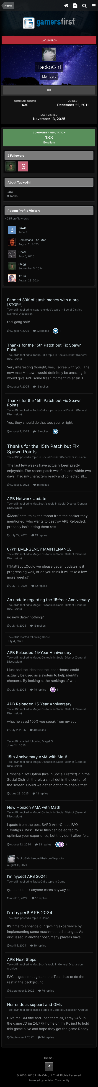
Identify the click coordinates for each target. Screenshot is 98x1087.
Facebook (49, 1066)
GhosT (22, 252)
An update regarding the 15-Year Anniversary (48, 599)
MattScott (39, 503)
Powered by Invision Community (49, 1080)
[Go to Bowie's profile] (12, 230)
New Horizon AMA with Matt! (33, 807)
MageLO (38, 554)
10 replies (40, 898)
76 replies (47, 990)
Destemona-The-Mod (32, 240)
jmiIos (36, 1009)
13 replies (40, 535)
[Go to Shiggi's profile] (10, 166)
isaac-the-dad (42, 309)
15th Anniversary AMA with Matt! (37, 757)
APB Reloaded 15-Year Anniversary (39, 652)
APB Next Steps (21, 959)
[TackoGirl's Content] (49, 90)
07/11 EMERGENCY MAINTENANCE (39, 549)
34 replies (47, 1037)
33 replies (44, 844)
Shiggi (22, 264)
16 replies (42, 386)
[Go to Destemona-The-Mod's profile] (12, 242)
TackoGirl (13, 309)
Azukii (22, 276)
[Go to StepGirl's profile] (23, 166)
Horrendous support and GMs (34, 1004)
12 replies (40, 585)
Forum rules (49, 40)
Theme (48, 1058)
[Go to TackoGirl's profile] (11, 858)
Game (61, 881)
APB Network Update (26, 498)
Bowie (22, 228)
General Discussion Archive (70, 1009)
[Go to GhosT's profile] (12, 254)
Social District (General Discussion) (64, 457)
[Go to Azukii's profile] (12, 278)
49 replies (39, 689)
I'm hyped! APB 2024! (27, 876)
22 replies (42, 330)
